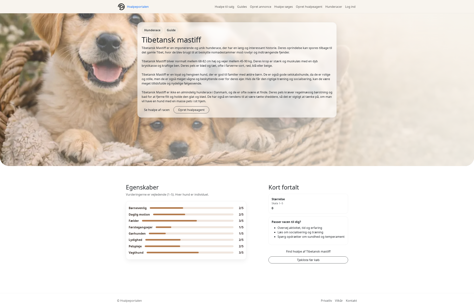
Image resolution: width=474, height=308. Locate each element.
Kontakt (351, 301)
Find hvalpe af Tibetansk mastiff (308, 251)
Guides (242, 7)
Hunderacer (333, 7)
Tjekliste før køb (308, 260)
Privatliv (326, 301)
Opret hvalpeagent (309, 7)
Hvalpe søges (283, 7)
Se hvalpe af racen (157, 110)
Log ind (350, 7)
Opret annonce (260, 7)
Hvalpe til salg (224, 7)
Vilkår (339, 301)
